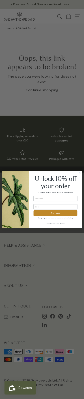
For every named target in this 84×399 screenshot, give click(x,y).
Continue (55, 213)
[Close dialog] (80, 173)
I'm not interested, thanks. (55, 223)
